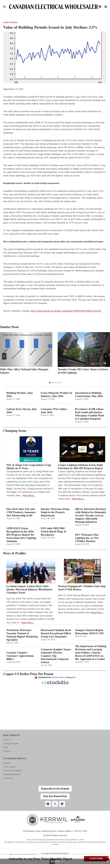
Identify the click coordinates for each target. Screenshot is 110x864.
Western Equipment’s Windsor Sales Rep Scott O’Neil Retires (82, 588)
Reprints (6, 763)
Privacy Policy (9, 767)
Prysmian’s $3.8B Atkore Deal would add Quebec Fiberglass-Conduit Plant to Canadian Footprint (89, 413)
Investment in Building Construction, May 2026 (89, 394)
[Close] (107, 857)
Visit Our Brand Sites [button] (55, 796)
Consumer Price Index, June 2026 (54, 410)
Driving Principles (10, 743)
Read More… (29, 495)
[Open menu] (106, 6)
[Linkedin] (62, 804)
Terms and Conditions (12, 770)
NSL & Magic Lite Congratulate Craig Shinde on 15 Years (28, 466)
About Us (7, 740)
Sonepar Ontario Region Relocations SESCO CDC (89, 631)
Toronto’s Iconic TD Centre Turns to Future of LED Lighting (83, 371)
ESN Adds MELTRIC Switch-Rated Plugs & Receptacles (53, 531)
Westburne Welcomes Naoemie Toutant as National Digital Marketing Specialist (22, 634)
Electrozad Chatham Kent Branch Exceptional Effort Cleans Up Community (56, 633)
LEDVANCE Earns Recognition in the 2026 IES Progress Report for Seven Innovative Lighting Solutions (21, 535)
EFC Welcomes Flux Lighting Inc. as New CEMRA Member (87, 538)
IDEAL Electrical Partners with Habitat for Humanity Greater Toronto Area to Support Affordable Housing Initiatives (90, 515)
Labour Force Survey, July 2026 (21, 410)
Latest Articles (10, 22)
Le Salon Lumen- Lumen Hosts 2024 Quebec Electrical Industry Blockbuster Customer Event (29, 589)
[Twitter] (55, 804)
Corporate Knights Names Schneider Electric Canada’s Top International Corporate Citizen (56, 656)
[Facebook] (48, 804)
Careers (6, 751)
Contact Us (8, 778)
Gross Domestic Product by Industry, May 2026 (56, 394)
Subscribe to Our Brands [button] (55, 788)
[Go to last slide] (4, 356)
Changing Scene (14, 430)
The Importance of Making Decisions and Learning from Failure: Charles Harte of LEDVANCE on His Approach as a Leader (90, 653)
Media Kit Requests (11, 774)
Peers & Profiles (14, 553)
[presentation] (26, 349)
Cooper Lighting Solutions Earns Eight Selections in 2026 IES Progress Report (81, 466)
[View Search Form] (4, 6)
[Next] (106, 356)
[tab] (49, 382)
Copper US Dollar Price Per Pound (28, 673)
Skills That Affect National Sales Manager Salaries (24, 371)
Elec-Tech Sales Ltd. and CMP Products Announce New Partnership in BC (21, 512)
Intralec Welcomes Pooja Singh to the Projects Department (55, 512)
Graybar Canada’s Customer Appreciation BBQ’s (20, 656)
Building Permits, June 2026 (19, 394)
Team (5, 747)
